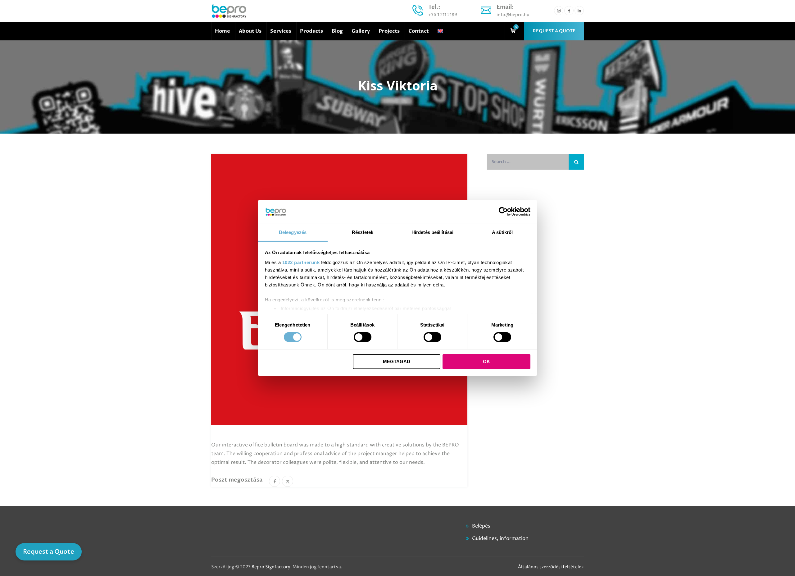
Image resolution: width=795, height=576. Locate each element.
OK (486, 361)
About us (250, 31)
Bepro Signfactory (271, 567)
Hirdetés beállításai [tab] (432, 232)
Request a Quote (48, 551)
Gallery (361, 31)
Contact (418, 31)
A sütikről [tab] (502, 232)
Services (280, 31)
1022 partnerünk (301, 262)
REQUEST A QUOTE (554, 31)
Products (311, 31)
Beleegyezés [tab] (293, 232)
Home (222, 31)
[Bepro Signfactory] (229, 11)
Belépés (481, 526)
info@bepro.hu (513, 15)
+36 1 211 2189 (442, 15)
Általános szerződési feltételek (551, 567)
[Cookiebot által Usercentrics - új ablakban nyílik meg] (503, 211)
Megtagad (396, 361)
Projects (389, 31)
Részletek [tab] (362, 232)
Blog (337, 31)
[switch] (362, 337)
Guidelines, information (500, 538)
